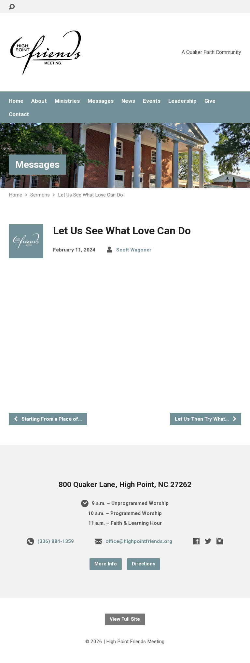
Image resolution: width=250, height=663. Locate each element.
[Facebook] (196, 541)
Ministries (67, 101)
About (39, 101)
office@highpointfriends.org (138, 541)
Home (16, 101)
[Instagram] (219, 541)
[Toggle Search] (12, 7)
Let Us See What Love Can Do (90, 195)
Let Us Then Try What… (202, 419)
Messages (101, 101)
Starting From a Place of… (51, 419)
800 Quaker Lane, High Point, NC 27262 (125, 484)
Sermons (40, 195)
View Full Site (125, 619)
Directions (143, 564)
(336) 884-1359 (55, 541)
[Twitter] (208, 541)
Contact (19, 114)
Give (209, 101)
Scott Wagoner (133, 250)
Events (151, 101)
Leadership (182, 101)
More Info (105, 564)
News (128, 101)
